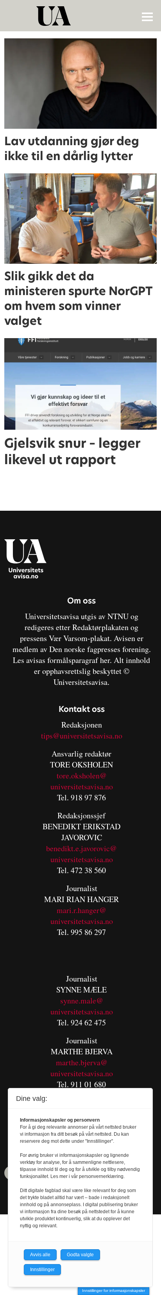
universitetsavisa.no (81, 786)
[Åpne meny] (147, 16)
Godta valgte (80, 1254)
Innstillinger (42, 1269)
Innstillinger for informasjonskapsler (113, 1290)
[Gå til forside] (81, 16)
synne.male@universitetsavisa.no (81, 1006)
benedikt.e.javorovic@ (81, 848)
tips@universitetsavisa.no (81, 735)
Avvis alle (40, 1254)
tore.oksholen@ (82, 775)
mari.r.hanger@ (81, 910)
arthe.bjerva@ (84, 1062)
